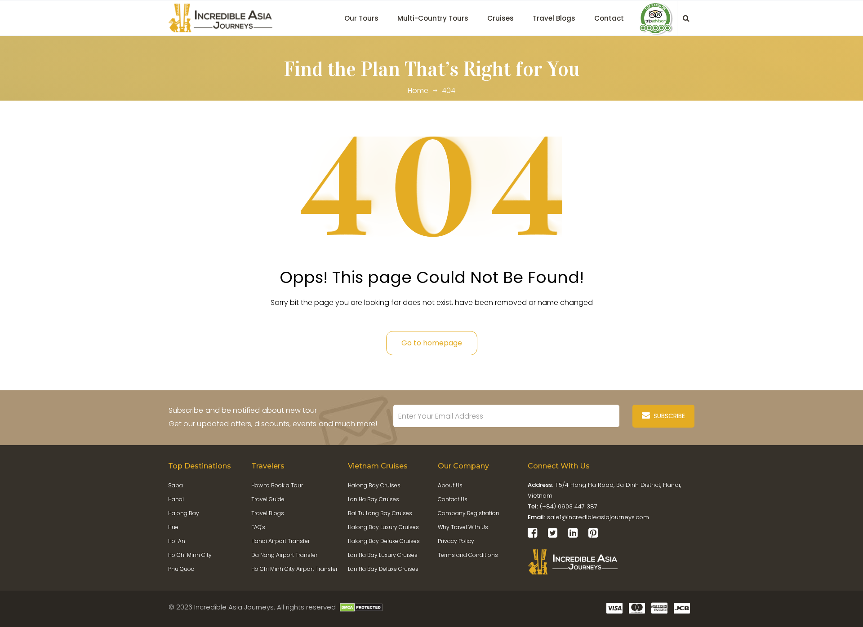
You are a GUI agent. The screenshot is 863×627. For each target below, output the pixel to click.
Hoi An (176, 541)
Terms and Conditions (468, 555)
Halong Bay (183, 513)
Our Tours (361, 18)
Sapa (175, 485)
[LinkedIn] (573, 533)
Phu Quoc (181, 569)
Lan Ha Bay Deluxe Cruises (383, 569)
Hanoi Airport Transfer (280, 541)
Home (418, 90)
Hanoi (176, 499)
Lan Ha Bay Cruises (373, 499)
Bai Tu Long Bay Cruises (380, 513)
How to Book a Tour (277, 485)
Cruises (500, 18)
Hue (173, 527)
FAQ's (258, 527)
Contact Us (452, 499)
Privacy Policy (456, 541)
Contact (609, 18)
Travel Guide (268, 499)
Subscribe (667, 415)
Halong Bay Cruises (374, 485)
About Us (450, 485)
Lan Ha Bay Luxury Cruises (383, 555)
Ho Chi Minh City (190, 555)
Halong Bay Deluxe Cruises (384, 541)
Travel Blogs (554, 18)
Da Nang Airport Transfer (284, 555)
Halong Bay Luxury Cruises (383, 527)
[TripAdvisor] (655, 18)
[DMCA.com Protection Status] (361, 607)
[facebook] (532, 533)
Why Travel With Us (463, 527)
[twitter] (552, 533)
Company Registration (468, 513)
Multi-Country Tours (432, 18)
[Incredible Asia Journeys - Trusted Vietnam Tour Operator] (222, 17)
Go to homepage (431, 343)
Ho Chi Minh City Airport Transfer (294, 569)
